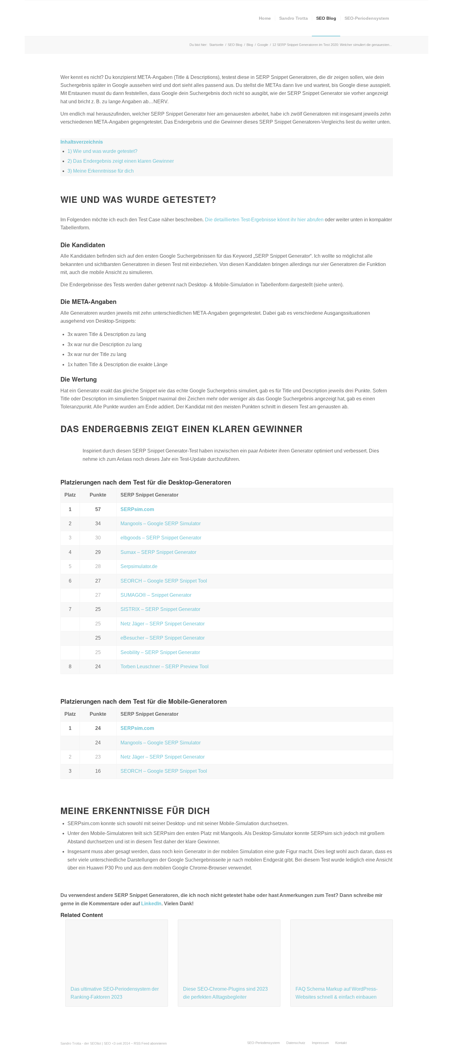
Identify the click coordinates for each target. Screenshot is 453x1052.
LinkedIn (151, 903)
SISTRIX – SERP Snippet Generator (160, 609)
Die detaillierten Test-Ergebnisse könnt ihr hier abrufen (264, 219)
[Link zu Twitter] (369, 1042)
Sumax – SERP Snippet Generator (158, 552)
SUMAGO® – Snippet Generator (155, 595)
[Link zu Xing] (388, 1042)
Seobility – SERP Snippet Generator (160, 652)
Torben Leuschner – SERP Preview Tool (164, 666)
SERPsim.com (137, 509)
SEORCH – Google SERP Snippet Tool (163, 580)
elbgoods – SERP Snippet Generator (160, 537)
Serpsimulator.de (138, 566)
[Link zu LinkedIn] (379, 1042)
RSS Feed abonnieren (150, 1043)
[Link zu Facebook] (360, 1042)
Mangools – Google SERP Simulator (160, 523)
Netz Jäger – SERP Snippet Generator (162, 623)
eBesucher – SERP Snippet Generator (162, 638)
